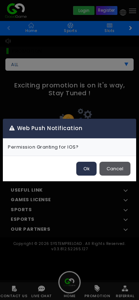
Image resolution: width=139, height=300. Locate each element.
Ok (86, 169)
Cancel (115, 169)
